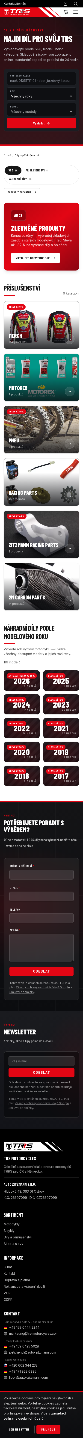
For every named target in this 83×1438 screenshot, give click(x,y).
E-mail (14, 888)
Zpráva (15, 930)
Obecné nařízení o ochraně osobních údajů (43, 1087)
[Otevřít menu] (75, 12)
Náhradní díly (20, 179)
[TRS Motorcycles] (32, 12)
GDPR (8, 1299)
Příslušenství (37, 170)
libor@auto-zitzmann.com (28, 1377)
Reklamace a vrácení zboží (24, 1286)
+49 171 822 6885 (22, 1371)
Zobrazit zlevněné (19, 192)
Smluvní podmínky (21, 992)
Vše (13, 170)
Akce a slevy (13, 1244)
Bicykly (9, 1231)
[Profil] (65, 3)
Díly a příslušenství (18, 1237)
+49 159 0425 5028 (24, 1346)
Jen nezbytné (19, 1429)
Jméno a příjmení (21, 866)
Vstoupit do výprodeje (33, 258)
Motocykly (12, 1224)
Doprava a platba (17, 1280)
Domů (7, 155)
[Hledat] (75, 3)
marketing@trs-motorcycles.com (33, 1333)
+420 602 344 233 (23, 1365)
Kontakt (9, 1273)
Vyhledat (38, 123)
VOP (7, 1293)
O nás (8, 1267)
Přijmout (48, 1429)
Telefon (14, 909)
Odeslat (41, 971)
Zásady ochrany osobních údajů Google (43, 987)
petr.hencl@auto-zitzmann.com (32, 1352)
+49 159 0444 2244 (24, 1327)
